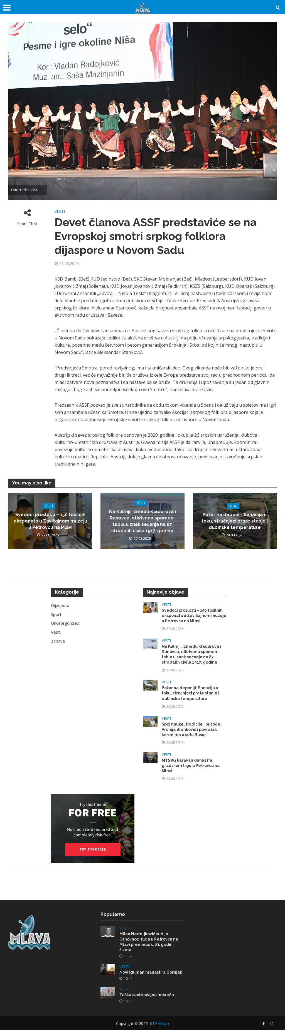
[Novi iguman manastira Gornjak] (107, 969)
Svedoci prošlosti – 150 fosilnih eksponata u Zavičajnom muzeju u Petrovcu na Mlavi (50, 521)
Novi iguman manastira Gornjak (150, 972)
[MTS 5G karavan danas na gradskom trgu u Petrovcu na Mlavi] (150, 757)
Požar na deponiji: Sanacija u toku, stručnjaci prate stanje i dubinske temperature (235, 521)
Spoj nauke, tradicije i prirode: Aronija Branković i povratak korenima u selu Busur (192, 729)
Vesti (60, 211)
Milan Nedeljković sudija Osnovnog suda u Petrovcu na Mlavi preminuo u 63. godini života (148, 942)
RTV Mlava (159, 1023)
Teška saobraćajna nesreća (146, 994)
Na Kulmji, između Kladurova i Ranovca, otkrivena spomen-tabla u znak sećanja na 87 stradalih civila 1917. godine (142, 521)
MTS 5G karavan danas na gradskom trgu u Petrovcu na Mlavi (191, 765)
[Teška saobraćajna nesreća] (107, 991)
